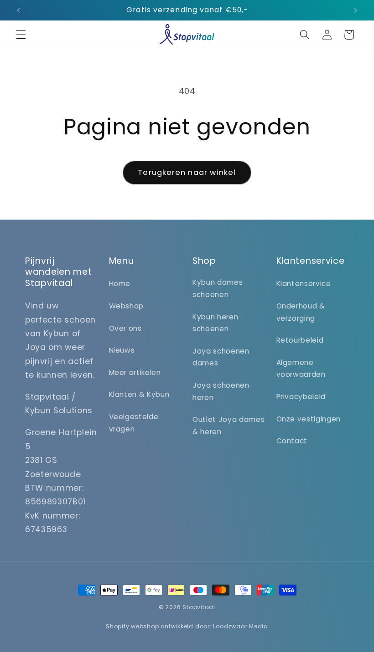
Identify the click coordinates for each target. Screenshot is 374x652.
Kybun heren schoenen (215, 323)
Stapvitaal (198, 607)
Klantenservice (303, 283)
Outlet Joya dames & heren (228, 425)
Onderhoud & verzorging (300, 312)
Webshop (126, 306)
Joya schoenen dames (220, 357)
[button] (21, 35)
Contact (292, 441)
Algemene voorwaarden (301, 369)
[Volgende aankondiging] (355, 10)
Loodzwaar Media (240, 626)
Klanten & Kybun (139, 394)
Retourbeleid (300, 340)
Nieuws (122, 350)
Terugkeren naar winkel (187, 172)
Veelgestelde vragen (134, 423)
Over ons (125, 328)
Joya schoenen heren (220, 391)
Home (120, 283)
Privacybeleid (301, 396)
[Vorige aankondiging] (19, 10)
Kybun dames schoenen (217, 288)
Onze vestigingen (308, 419)
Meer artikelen (135, 372)
